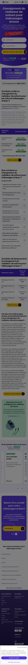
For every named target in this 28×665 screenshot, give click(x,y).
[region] (14, 655)
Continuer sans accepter (22, 647)
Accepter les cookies (14, 657)
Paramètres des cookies (14, 662)
